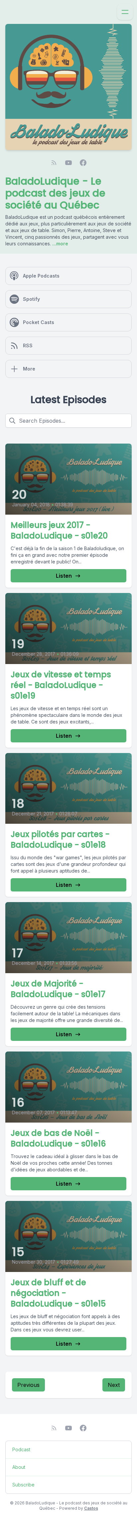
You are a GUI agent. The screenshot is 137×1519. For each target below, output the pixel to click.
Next (114, 1385)
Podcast (21, 1449)
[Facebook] (83, 163)
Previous (28, 1385)
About (18, 1467)
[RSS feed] (54, 163)
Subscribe (23, 1484)
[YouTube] (68, 163)
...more (59, 243)
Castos (91, 1508)
